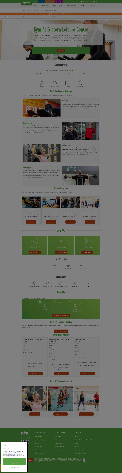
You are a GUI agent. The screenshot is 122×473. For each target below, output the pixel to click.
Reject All (14, 463)
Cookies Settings (14, 467)
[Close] (25, 443)
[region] (14, 457)
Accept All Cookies (14, 459)
